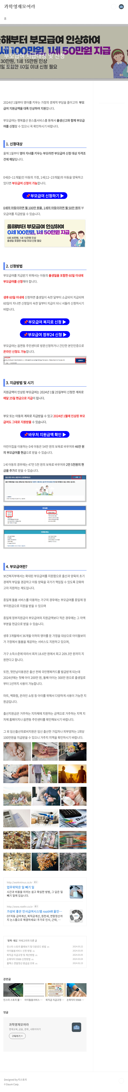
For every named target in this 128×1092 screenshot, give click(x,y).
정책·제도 (13, 940)
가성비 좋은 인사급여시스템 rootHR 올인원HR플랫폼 (34, 911)
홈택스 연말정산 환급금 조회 (20, 963)
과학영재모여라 (19, 6)
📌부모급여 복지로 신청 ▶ (45, 322)
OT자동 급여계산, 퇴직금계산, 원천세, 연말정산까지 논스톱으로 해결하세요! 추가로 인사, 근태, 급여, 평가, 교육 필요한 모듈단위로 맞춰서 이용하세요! (35, 917)
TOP (121, 1080)
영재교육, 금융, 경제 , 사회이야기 (25, 1029)
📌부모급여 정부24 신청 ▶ (45, 334)
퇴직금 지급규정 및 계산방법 (20, 955)
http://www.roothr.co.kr (20, 906)
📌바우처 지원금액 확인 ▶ (45, 434)
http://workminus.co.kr (19, 882)
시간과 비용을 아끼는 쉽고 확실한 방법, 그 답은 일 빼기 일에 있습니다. (35, 893)
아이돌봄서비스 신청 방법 (19, 950)
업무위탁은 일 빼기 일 (20, 887)
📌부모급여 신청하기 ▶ (45, 195)
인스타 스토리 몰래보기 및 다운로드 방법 (26, 946)
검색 (113, 6)
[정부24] (44, 358)
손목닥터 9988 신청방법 (18, 959)
